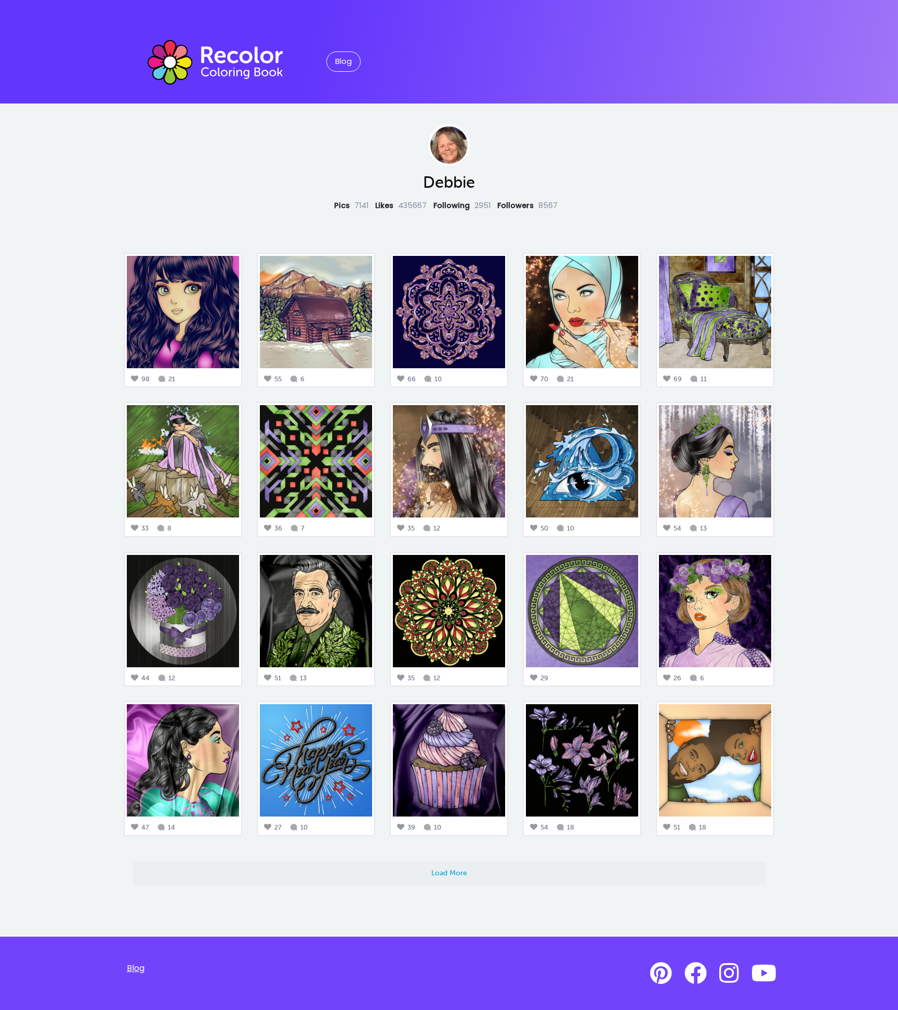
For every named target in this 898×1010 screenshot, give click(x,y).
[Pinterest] (661, 973)
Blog (343, 61)
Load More (449, 873)
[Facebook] (695, 973)
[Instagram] (729, 973)
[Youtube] (763, 973)
